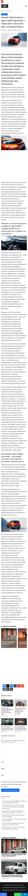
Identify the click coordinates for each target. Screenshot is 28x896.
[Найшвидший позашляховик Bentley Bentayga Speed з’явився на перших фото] (7, 703)
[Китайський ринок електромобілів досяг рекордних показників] (21, 721)
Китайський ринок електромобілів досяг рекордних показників (20, 728)
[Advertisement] (14, 24)
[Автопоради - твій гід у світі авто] (4, 6)
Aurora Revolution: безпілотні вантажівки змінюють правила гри (7, 728)
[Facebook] (4, 685)
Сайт (2, 775)
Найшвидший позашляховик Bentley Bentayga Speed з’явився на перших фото (7, 711)
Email (3, 768)
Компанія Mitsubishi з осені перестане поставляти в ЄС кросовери (20, 711)
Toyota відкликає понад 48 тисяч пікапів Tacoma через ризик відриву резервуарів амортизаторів (13, 806)
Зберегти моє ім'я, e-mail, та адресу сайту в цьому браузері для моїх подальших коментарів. (13, 784)
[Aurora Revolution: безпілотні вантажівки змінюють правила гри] (7, 721)
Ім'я (2, 762)
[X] (7, 685)
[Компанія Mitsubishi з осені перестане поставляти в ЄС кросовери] (21, 703)
